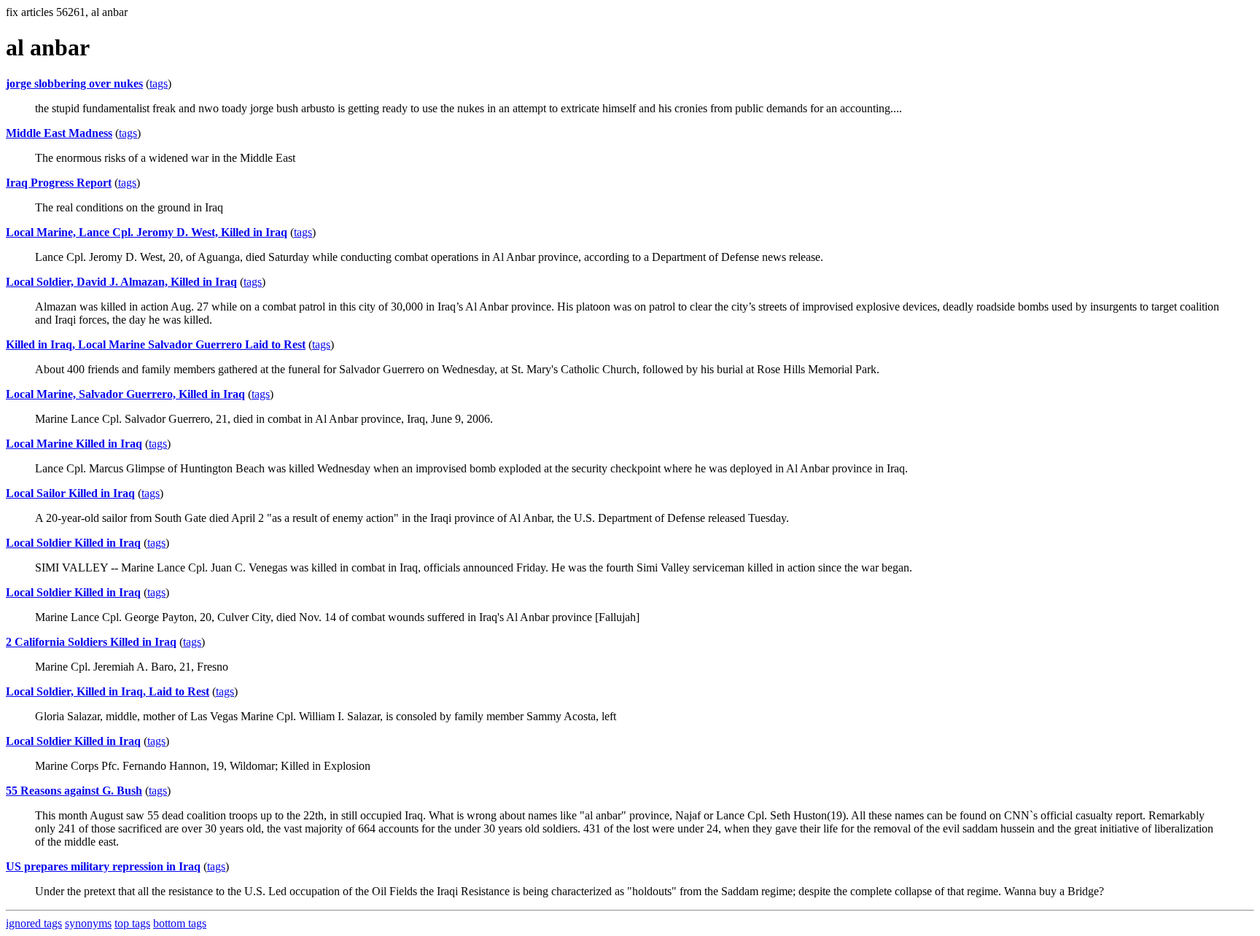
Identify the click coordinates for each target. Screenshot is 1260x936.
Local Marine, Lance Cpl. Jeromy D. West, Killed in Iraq (146, 232)
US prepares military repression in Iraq (103, 866)
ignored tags (34, 923)
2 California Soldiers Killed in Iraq (91, 642)
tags (158, 83)
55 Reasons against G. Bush (74, 790)
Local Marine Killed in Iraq (74, 443)
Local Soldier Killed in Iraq (73, 543)
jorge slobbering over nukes (74, 83)
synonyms (88, 923)
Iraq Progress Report (59, 182)
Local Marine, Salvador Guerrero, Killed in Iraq (125, 394)
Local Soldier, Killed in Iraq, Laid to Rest (107, 691)
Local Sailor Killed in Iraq (70, 493)
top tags (132, 923)
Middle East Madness (59, 133)
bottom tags (179, 923)
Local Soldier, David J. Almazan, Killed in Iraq (121, 282)
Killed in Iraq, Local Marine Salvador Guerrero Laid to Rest (156, 344)
